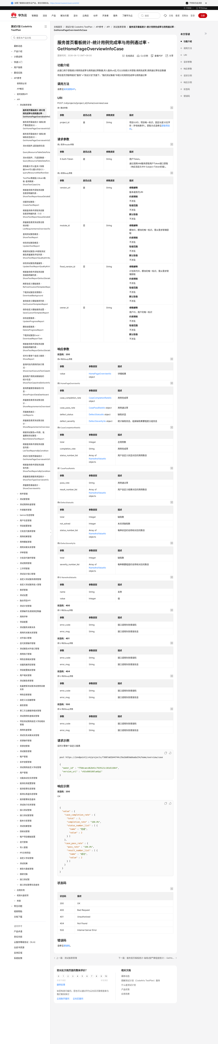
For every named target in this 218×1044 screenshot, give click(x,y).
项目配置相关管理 (27, 670)
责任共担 (18, 936)
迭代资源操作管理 (27, 643)
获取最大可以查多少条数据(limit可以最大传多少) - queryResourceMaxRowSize (35, 169)
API (18, 99)
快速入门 (18, 62)
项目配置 (24, 622)
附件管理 (24, 493)
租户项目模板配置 (27, 836)
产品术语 (18, 931)
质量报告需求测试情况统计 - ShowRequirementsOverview (35, 423)
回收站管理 (25, 831)
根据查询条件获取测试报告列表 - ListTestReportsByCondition (35, 447)
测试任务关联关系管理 (29, 735)
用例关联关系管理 (27, 547)
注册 (203, 15)
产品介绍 (18, 51)
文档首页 (58, 27)
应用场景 (125, 994)
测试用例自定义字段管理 (30, 767)
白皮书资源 (19, 947)
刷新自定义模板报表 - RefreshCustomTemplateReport (35, 285)
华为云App (203, 8)
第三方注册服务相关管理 (30, 710)
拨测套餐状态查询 (27, 799)
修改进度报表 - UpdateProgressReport (33, 319)
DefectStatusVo (96, 414)
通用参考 (18, 926)
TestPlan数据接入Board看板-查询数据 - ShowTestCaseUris (34, 181)
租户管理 (24, 756)
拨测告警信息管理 (27, 788)
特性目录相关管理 (27, 659)
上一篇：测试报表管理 (66, 958)
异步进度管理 (25, 762)
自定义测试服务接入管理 (30, 584)
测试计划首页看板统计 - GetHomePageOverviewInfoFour (35, 457)
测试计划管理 (25, 606)
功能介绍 (188, 41)
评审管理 (24, 552)
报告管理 (24, 705)
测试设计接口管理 (27, 574)
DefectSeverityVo (97, 421)
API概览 (20, 89)
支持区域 (18, 952)
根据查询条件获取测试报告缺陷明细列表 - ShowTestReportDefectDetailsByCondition (35, 275)
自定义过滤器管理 (27, 700)
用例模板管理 (25, 542)
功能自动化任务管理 (28, 778)
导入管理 (24, 847)
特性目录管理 (25, 694)
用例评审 (24, 616)
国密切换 (24, 874)
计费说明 (18, 56)
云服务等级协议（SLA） (25, 942)
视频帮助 (18, 911)
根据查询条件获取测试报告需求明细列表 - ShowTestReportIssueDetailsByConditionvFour (35, 193)
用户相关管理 (25, 675)
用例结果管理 (25, 536)
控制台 (185, 15)
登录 (193, 15)
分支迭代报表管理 (27, 531)
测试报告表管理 (26, 680)
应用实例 (21, 890)
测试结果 (24, 863)
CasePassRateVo (97, 407)
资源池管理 (25, 746)
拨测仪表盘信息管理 (28, 794)
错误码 (187, 96)
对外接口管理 (25, 638)
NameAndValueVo (97, 458)
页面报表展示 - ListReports (29, 413)
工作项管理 (25, 568)
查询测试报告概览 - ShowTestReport (31, 236)
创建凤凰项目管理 (27, 664)
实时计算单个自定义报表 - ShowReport (34, 357)
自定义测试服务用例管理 (30, 579)
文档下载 (18, 916)
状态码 (187, 89)
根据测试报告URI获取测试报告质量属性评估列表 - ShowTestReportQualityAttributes (35, 254)
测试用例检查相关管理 (29, 716)
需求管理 (24, 590)
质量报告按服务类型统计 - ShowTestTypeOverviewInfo (35, 478)
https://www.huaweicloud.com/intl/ (64, 3)
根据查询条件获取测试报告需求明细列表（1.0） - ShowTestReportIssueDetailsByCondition (35, 213)
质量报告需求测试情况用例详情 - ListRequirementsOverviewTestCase (35, 225)
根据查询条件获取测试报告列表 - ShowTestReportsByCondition (35, 467)
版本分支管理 (25, 820)
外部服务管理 (25, 510)
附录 (19, 901)
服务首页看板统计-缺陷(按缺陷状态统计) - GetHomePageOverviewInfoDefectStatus (35, 137)
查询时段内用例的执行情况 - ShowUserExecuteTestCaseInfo (35, 367)
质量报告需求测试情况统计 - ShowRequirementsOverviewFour (35, 403)
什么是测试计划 (128, 985)
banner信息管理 (27, 515)
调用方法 (188, 48)
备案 (177, 15)
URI (185, 55)
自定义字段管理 (26, 858)
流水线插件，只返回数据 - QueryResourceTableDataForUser (35, 159)
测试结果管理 (25, 826)
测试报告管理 (25, 751)
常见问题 (18, 906)
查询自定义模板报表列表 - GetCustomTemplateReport (35, 302)
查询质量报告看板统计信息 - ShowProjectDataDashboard (35, 391)
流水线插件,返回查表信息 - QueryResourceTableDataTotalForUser (35, 148)
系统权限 (18, 958)
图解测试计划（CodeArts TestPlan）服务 (140, 980)
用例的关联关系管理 (28, 632)
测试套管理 (25, 499)
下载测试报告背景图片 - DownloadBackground (33, 294)
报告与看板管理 (26, 868)
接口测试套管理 (26, 815)
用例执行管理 (25, 654)
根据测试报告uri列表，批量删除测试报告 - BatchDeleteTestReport (33, 435)
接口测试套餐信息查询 (29, 884)
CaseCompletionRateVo (100, 398)
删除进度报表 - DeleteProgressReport (33, 328)
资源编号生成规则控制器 (30, 611)
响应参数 (188, 68)
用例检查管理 (25, 730)
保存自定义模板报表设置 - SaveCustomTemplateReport (35, 311)
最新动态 (18, 46)
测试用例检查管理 (27, 504)
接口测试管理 (25, 810)
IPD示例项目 (25, 852)
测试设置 (24, 595)
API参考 (17, 78)
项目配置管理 (25, 526)
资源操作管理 (25, 740)
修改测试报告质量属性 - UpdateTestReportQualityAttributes (35, 265)
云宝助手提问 (63, 998)
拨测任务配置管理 (27, 783)
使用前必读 (22, 83)
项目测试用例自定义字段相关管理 (32, 723)
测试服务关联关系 (27, 627)
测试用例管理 (25, 563)
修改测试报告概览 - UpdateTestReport (31, 244)
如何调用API (22, 94)
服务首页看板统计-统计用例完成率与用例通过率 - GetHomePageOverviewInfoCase (35, 113)
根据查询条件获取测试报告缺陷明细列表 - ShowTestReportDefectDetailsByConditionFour (35, 347)
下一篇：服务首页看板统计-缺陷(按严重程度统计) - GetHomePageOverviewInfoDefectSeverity (147, 958)
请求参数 (188, 62)
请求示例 (188, 75)
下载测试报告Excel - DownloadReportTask (32, 337)
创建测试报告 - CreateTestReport (31, 203)
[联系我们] (165, 15)
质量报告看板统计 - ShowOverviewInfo (31, 487)
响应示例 (188, 82)
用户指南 (18, 67)
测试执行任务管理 (27, 804)
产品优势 (125, 989)
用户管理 (24, 772)
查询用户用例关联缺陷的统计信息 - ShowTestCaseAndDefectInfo (35, 379)
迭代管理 (24, 842)
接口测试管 (25, 879)
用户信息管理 (25, 520)
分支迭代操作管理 (27, 558)
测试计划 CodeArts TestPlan (79, 27)
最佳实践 (18, 72)
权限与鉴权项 (22, 895)
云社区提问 (78, 998)
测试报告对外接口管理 (29, 648)
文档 (171, 15)
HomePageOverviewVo (100, 373)
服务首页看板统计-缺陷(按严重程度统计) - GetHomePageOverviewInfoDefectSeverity (35, 125)
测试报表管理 (25, 105)
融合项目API (25, 600)
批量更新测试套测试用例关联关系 (32, 687)
